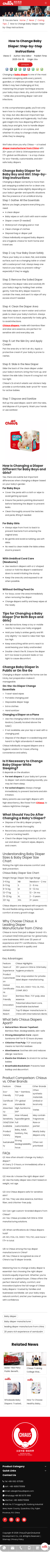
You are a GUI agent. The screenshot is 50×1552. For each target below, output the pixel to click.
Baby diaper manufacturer (17, 1321)
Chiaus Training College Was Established (34, 1370)
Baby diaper (10, 1316)
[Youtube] (17, 1519)
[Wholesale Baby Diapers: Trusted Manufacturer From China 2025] (14, 1387)
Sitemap (6, 1539)
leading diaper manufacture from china (24, 1326)
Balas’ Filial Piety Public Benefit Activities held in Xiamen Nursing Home (12, 1369)
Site (36, 59)
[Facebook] (5, 1519)
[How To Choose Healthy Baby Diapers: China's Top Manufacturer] (36, 1387)
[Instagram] (24, 1519)
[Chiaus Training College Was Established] (36, 1359)
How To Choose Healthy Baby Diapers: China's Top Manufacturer (36, 1401)
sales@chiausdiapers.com (22, 1491)
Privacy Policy (18, 1539)
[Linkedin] (11, 1519)
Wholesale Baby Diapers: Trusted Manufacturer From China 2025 (12, 1401)
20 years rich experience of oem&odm (23, 1331)
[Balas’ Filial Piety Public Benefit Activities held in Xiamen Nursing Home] (14, 1358)
